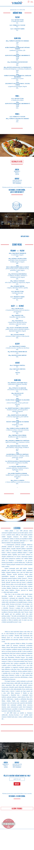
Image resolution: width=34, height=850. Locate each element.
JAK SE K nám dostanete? (17, 192)
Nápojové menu (25, 236)
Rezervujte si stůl (17, 162)
